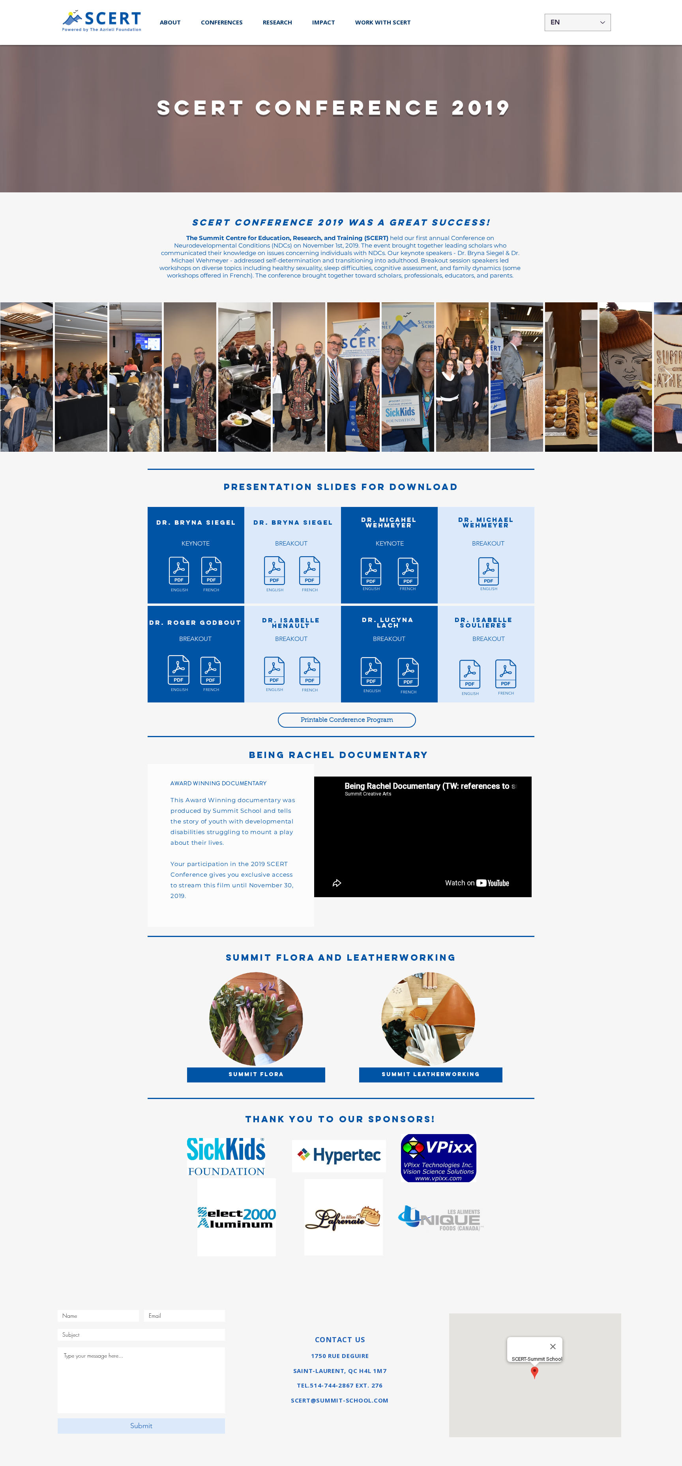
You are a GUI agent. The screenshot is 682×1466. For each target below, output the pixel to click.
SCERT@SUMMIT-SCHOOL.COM (340, 1400)
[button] (222, 22)
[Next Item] (668, 376)
